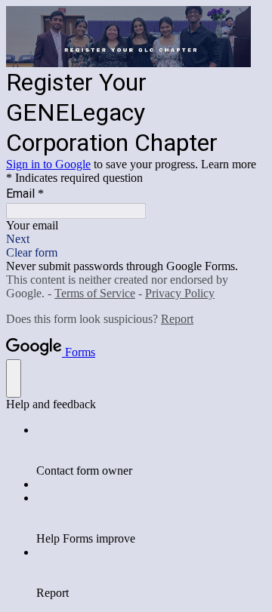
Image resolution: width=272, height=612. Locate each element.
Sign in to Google (48, 164)
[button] (136, 239)
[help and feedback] (13, 378)
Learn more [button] (228, 164)
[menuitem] (151, 450)
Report (177, 318)
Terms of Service (94, 293)
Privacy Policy (180, 293)
